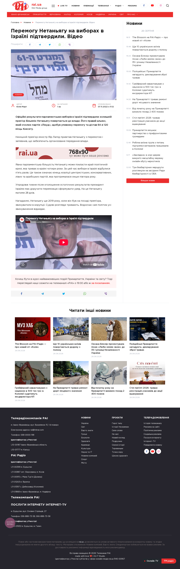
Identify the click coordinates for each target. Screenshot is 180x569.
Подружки (117, 441)
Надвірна (100, 14)
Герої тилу (117, 423)
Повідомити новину (153, 445)
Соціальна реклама (152, 434)
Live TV (63, 6)
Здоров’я (85, 441)
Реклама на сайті (151, 427)
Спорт (84, 459)
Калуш (67, 14)
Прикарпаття (39, 14)
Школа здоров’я (120, 456)
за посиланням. (100, 283)
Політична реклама (153, 430)
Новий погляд (118, 438)
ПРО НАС (131, 14)
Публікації (89, 6)
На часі (115, 434)
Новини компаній (89, 456)
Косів (89, 14)
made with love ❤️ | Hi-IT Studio (90, 556)
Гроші (84, 434)
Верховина (55, 14)
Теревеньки (117, 448)
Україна (112, 14)
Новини (76, 6)
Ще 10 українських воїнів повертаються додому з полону (67, 347)
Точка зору (117, 452)
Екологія (85, 438)
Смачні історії (118, 445)
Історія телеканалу (153, 423)
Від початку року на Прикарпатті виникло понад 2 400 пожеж (107, 391)
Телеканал (103, 6)
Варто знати (87, 430)
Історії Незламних (120, 427)
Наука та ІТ (86, 452)
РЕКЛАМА (132, 6)
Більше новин (148, 180)
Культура (85, 448)
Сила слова (117, 430)
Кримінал (85, 445)
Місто (84, 463)
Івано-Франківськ (20, 14)
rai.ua (37, 4)
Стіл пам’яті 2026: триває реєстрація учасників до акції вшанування (146, 391)
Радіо (118, 6)
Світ (122, 14)
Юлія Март (21, 106)
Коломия (78, 14)
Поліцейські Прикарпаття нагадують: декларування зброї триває (144, 347)
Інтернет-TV (150, 441)
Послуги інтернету (152, 438)
